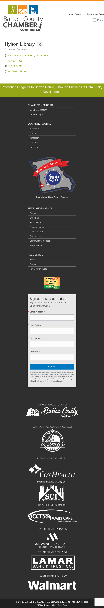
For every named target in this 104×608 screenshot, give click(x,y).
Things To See (36, 231)
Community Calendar (40, 241)
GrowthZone (62, 605)
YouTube (34, 142)
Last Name (35, 338)
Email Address (37, 312)
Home (70, 14)
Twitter (33, 133)
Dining (33, 213)
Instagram (34, 138)
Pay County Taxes (95, 14)
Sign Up (52, 366)
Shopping (34, 218)
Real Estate (35, 222)
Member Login (36, 114)
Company (35, 351)
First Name (35, 325)
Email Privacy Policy (65, 379)
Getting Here (36, 236)
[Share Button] (40, 44)
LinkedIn (34, 147)
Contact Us (80, 14)
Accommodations (38, 227)
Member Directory (38, 110)
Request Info (36, 245)
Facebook (34, 128)
